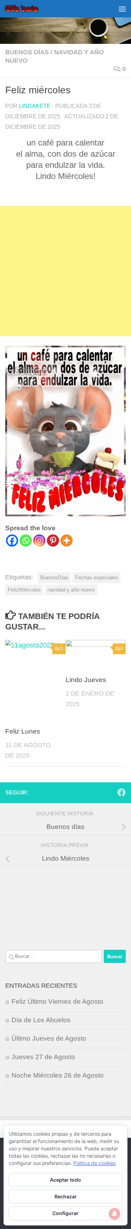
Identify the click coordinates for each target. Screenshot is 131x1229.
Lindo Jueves (86, 679)
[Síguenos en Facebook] (121, 792)
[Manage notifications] (114, 1213)
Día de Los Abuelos (41, 1020)
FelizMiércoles (24, 590)
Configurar (65, 1213)
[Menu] (122, 8)
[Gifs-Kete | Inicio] (28, 9)
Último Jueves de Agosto (49, 1038)
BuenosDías (54, 577)
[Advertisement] (65, 271)
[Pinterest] (53, 540)
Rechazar (65, 1196)
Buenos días (27, 52)
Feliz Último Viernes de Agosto (57, 1001)
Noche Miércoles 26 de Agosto (58, 1075)
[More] (66, 540)
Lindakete (35, 106)
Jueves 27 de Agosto (43, 1056)
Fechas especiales (96, 577)
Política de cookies (94, 1163)
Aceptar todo (65, 1180)
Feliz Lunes (22, 731)
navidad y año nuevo (71, 590)
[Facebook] (12, 540)
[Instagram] (39, 540)
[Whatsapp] (26, 540)
